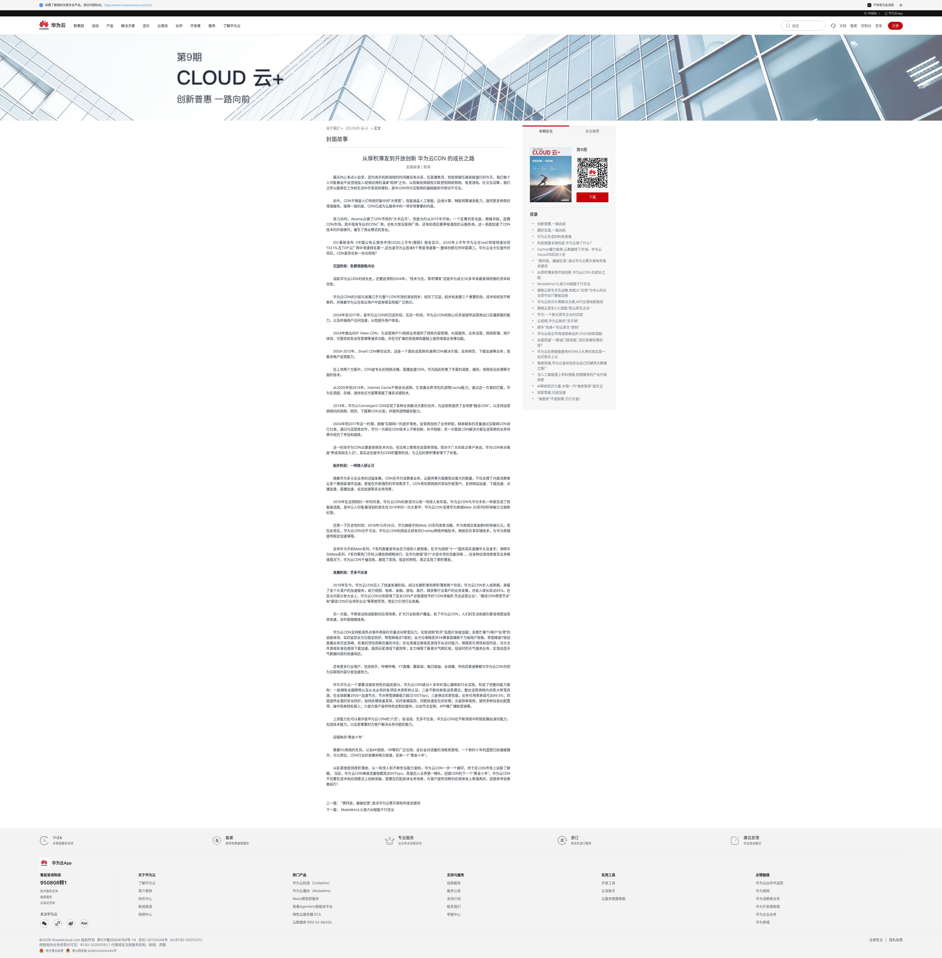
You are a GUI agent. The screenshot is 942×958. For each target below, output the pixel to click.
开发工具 (608, 883)
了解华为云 (147, 883)
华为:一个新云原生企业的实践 (560, 314)
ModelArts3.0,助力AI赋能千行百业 (367, 809)
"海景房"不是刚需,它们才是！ (559, 399)
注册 (895, 26)
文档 (842, 26)
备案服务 (46, 897)
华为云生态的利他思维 (554, 236)
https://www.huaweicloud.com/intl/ (128, 5)
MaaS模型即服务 (306, 898)
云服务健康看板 (614, 898)
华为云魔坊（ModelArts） (313, 891)
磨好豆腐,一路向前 (551, 230)
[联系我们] (833, 26)
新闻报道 (145, 906)
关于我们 (333, 128)
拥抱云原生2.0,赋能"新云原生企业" (564, 308)
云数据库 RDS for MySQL (312, 922)
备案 (853, 26)
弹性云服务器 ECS (307, 914)
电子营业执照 (54, 951)
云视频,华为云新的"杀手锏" (558, 321)
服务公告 (454, 891)
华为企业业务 (766, 914)
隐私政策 (896, 940)
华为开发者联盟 (768, 906)
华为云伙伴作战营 (769, 883)
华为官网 (763, 891)
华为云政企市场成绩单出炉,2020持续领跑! (569, 333)
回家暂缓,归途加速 (551, 392)
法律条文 (876, 940)
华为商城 (763, 922)
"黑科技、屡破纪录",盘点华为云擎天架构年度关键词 (380, 803)
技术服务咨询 (49, 891)
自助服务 (454, 883)
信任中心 (145, 898)
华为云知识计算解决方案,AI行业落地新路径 (570, 302)
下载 (592, 197)
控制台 (866, 26)
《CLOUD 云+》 (357, 128)
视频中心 (145, 914)
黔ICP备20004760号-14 (116, 940)
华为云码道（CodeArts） (312, 883)
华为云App (896, 13)
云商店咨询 (47, 903)
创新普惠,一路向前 (551, 224)
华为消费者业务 (768, 898)
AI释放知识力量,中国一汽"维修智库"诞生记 (570, 386)
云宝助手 (608, 891)
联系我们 (454, 906)
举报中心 (454, 914)
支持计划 (454, 898)
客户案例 (145, 891)
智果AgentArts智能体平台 (313, 906)
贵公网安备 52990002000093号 (94, 951)
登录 (878, 26)
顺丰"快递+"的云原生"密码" (558, 327)
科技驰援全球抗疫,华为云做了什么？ (565, 243)
